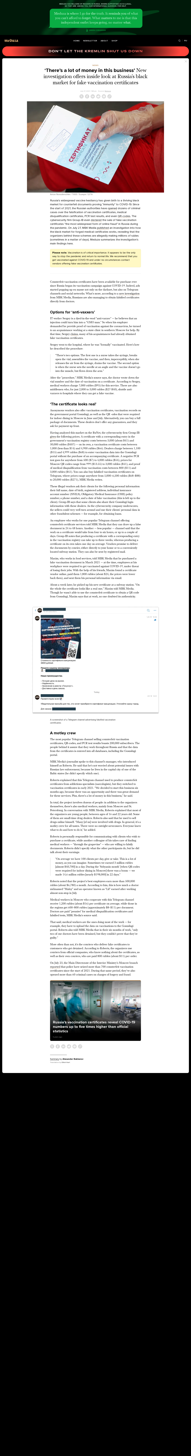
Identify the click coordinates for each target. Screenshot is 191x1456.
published (103, 228)
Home (76, 41)
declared (96, 220)
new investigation (129, 293)
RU (185, 40)
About (104, 41)
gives (53, 436)
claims (74, 334)
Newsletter (90, 41)
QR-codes (124, 216)
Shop (115, 41)
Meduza (108, 91)
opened (112, 208)
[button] (95, 147)
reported (55, 967)
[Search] (179, 41)
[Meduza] (11, 40)
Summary (54, 1059)
